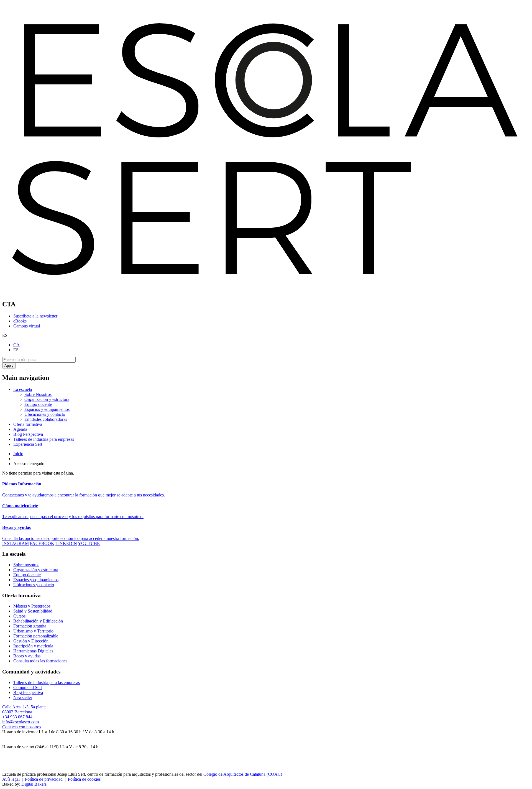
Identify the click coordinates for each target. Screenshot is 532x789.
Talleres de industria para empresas (43, 439)
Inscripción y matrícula (33, 646)
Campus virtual (26, 326)
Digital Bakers (34, 784)
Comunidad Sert (27, 687)
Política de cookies (84, 779)
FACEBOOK (42, 543)
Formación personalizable (35, 636)
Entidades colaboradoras (45, 419)
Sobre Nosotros (38, 394)
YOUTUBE (89, 543)
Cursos (19, 616)
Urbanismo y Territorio (33, 631)
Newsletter (22, 697)
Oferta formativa (27, 424)
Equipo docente (38, 404)
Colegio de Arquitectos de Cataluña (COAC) (242, 774)
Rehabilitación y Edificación (38, 621)
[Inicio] (266, 292)
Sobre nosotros (26, 564)
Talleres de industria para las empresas (46, 682)
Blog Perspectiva (28, 434)
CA (16, 344)
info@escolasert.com (20, 721)
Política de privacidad (44, 779)
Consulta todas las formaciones (40, 661)
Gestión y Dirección (30, 641)
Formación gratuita (29, 626)
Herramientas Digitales (33, 651)
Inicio (18, 453)
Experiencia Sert (27, 444)
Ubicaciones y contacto (44, 414)
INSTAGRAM (15, 543)
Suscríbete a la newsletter (35, 316)
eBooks (20, 321)
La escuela (22, 389)
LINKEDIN (66, 543)
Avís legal (11, 779)
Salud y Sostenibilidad (32, 611)
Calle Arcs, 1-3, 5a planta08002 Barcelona (24, 709)
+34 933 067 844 (17, 716)
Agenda (20, 429)
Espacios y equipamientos (47, 409)
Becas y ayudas (26, 656)
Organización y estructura (46, 399)
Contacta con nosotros (21, 726)
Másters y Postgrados (31, 606)
